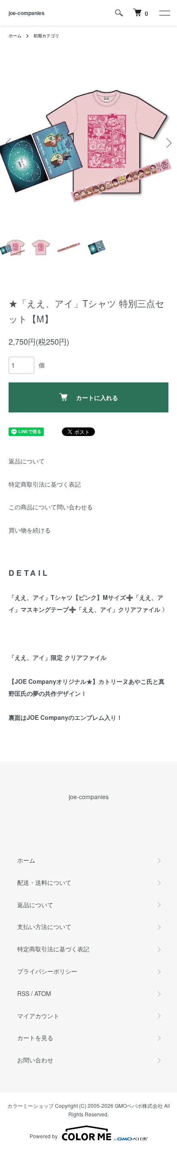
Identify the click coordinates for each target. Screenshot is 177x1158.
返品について (27, 461)
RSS (23, 993)
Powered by (44, 1136)
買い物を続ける (30, 530)
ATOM (42, 993)
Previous (9, 143)
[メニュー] (164, 13)
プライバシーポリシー (47, 971)
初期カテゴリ (46, 36)
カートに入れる (97, 397)
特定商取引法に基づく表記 (45, 484)
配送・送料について (44, 882)
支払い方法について (44, 926)
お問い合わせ (35, 1060)
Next (167, 143)
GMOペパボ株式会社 (139, 1105)
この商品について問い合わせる (51, 506)
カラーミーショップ (30, 1105)
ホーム (15, 36)
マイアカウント (38, 1015)
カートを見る (35, 1037)
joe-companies (27, 13)
